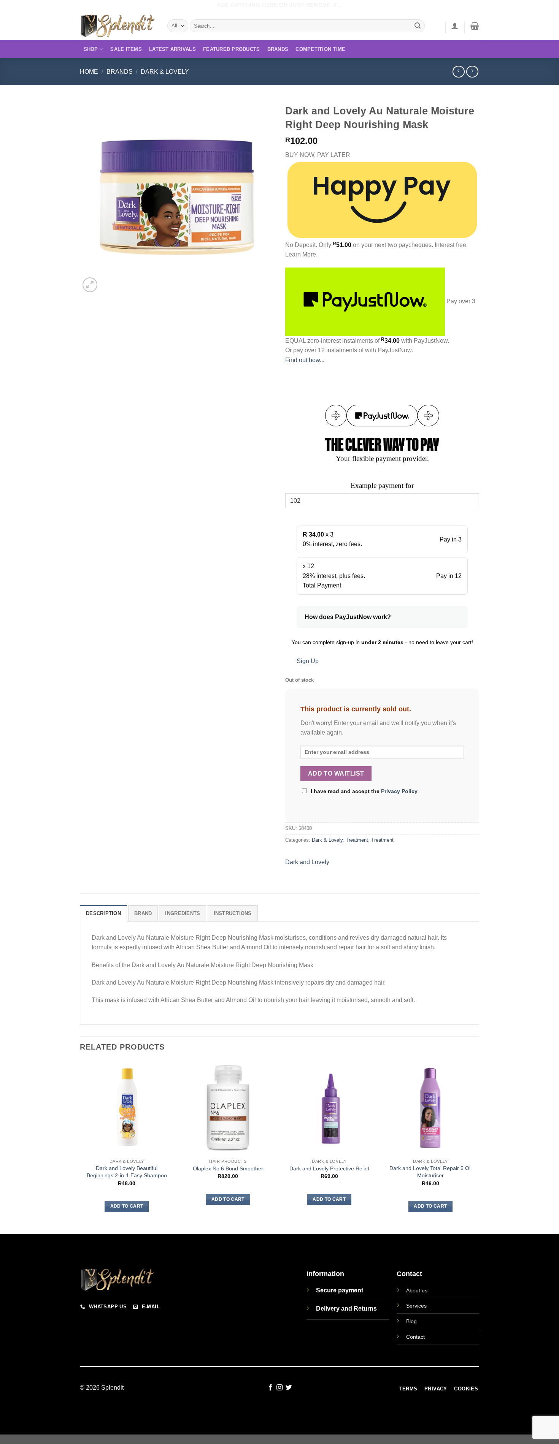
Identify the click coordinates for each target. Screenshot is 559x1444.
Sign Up (308, 661)
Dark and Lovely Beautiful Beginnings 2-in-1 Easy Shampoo (127, 1171)
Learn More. (301, 254)
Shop (91, 49)
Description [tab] (103, 913)
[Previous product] (472, 72)
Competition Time (320, 49)
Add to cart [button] (126, 1206)
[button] (455, 25)
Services (416, 1306)
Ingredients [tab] (182, 913)
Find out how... (304, 360)
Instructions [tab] (233, 913)
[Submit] (417, 25)
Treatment (357, 840)
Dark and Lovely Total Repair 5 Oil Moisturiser (430, 1171)
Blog (411, 1321)
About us (416, 1290)
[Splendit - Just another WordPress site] (118, 25)
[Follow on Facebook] (270, 1387)
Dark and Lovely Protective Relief (329, 1168)
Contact (415, 1337)
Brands (278, 49)
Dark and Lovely (307, 862)
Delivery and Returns (346, 1308)
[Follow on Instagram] (279, 1387)
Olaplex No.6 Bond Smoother (228, 1168)
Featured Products (231, 49)
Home (89, 71)
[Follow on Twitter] (289, 1387)
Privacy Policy (399, 791)
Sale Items (126, 49)
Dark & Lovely (165, 71)
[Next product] (458, 72)
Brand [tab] (143, 913)
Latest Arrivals (172, 49)
